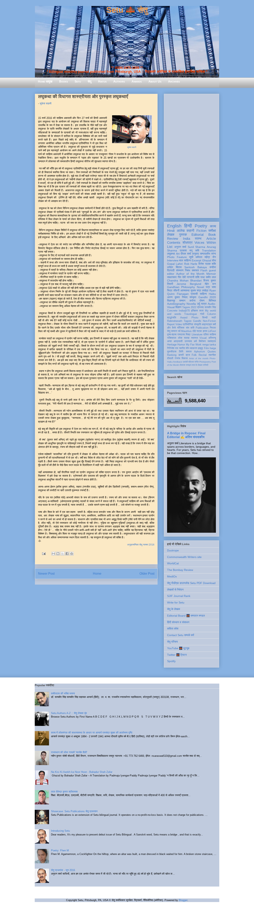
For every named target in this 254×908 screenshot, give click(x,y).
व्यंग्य (213, 253)
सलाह (186, 338)
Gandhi (197, 321)
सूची (191, 257)
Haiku (212, 293)
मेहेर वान (210, 283)
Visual (203, 338)
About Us (154, 81)
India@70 (184, 310)
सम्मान (182, 300)
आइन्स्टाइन (207, 324)
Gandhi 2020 (207, 297)
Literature (197, 334)
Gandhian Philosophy (181, 287)
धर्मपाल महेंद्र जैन (205, 257)
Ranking (171, 355)
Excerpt (196, 260)
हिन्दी (188, 225)
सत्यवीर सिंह (210, 307)
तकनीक (212, 355)
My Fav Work (194, 344)
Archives (174, 81)
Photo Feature (177, 257)
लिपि (181, 351)
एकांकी (185, 362)
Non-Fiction (209, 321)
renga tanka (209, 344)
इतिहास (194, 310)
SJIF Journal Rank (178, 596)
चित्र (169, 290)
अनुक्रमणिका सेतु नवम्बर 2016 (140, 544)
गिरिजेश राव (172, 348)
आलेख (181, 231)
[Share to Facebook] (67, 554)
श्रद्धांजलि (171, 317)
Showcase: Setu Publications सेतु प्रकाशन (74, 811)
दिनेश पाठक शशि (207, 263)
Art (178, 253)
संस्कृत (193, 297)
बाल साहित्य (185, 260)
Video (178, 324)
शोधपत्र (187, 242)
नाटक (199, 331)
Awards (137, 81)
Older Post (147, 573)
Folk (194, 355)
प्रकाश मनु (186, 250)
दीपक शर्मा (186, 253)
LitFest (212, 331)
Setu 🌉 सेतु (127, 10)
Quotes (212, 351)
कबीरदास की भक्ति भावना (63, 693)
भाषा (214, 287)
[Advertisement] (191, 155)
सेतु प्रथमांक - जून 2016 (63, 870)
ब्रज (188, 355)
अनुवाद (195, 253)
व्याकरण (193, 348)
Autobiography (176, 303)
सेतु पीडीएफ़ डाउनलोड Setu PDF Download (191, 583)
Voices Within (205, 242)
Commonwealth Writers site (184, 557)
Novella (191, 303)
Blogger (183, 900)
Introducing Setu (60, 830)
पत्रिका (191, 362)
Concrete (172, 310)
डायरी (181, 355)
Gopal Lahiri (175, 263)
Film (206, 348)
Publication (202, 327)
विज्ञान (178, 307)
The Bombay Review (180, 569)
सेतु (89, 81)
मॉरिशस (180, 327)
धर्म (195, 341)
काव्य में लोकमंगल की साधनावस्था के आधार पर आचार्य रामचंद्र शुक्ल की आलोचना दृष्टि (91, 732)
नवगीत (182, 348)
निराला (213, 327)
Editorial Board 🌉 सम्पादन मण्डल (186, 615)
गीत (179, 277)
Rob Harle (190, 263)
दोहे (194, 331)
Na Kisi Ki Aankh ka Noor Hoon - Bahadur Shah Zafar (81, 771)
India (186, 239)
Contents (173, 242)
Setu (78, 81)
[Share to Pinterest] (72, 554)
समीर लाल (211, 277)
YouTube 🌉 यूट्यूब (178, 648)
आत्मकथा (185, 290)
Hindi (171, 231)
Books (63, 81)
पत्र (208, 287)
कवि (197, 250)
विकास (185, 358)
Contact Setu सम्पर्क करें (180, 635)
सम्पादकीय (205, 253)
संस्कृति (197, 324)
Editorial (197, 235)
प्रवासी (194, 293)
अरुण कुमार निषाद (177, 297)
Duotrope (173, 550)
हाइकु (200, 348)
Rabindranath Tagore (179, 321)
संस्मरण (180, 270)
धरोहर (170, 267)
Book (212, 235)
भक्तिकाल (171, 338)
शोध (214, 260)
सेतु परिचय (172, 641)
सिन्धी (205, 317)
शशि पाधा (200, 277)
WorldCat (173, 563)
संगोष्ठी (205, 365)
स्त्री (214, 317)
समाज (188, 351)
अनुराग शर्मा (180, 246)
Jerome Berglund (189, 283)
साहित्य (203, 293)
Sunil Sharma (196, 246)
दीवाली (170, 358)
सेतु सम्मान (172, 331)
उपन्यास (188, 341)
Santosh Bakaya (195, 267)
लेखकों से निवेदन (175, 589)
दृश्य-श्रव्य (171, 334)
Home (97, 573)
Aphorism (199, 351)
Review (172, 239)
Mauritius (186, 331)
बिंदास (179, 267)
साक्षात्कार (172, 277)
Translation (209, 250)
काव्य (213, 226)
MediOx (172, 576)
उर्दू (198, 303)
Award (183, 317)
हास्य (205, 331)
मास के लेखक (197, 365)
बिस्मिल (212, 300)
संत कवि (190, 327)
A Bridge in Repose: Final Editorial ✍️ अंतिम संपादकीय (186, 435)
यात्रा (204, 303)
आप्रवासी (178, 341)
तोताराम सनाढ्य (185, 365)
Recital (203, 355)
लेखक (170, 235)
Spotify (171, 661)
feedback (177, 362)
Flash (203, 270)
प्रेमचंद (200, 307)
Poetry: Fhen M (60, 850)
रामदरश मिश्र (183, 334)
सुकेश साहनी (45, 103)
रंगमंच (177, 358)
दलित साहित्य (209, 334)
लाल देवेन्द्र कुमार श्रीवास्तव (64, 791)
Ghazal (206, 260)
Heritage (172, 344)
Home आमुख (45, 81)
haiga (213, 348)
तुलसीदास (171, 351)
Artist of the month (198, 358)
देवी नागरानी (188, 277)
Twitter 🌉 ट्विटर (177, 654)
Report (171, 324)
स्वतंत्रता (212, 341)
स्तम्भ (198, 239)
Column (211, 314)
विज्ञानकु (171, 300)
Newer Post (46, 573)
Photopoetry (205, 362)
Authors (119, 81)
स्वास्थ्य (194, 338)
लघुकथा (171, 253)
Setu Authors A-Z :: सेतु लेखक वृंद (69, 713)
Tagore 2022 (189, 307)
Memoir (211, 273)
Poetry (201, 225)
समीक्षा (212, 231)
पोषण (202, 300)
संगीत (196, 362)
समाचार (195, 270)
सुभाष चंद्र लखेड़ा (199, 290)
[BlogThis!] (58, 554)
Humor (181, 344)
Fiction (201, 231)
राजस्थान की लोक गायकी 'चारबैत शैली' (69, 752)
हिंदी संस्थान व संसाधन (178, 622)
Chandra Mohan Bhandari (184, 280)
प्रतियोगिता (188, 324)
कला (201, 310)
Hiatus (102, 81)
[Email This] (53, 554)
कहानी (190, 231)
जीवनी (176, 290)
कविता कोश (172, 628)
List (169, 247)
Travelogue (190, 314)
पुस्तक (183, 235)
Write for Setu (175, 602)
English (174, 225)
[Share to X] (62, 554)
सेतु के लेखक (173, 609)
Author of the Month (190, 273)
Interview (172, 260)
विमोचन (202, 341)
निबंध (187, 270)
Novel (200, 287)
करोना (192, 300)
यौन (187, 348)
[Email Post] (43, 553)
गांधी (202, 314)
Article (211, 239)
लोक (180, 338)
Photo (194, 317)
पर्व (179, 331)
